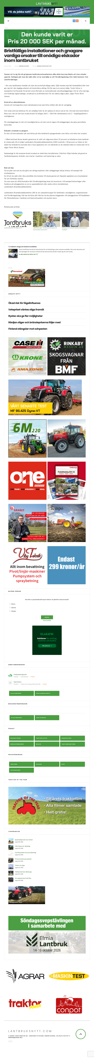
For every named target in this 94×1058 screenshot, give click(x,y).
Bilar (63, 764)
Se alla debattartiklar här (27, 254)
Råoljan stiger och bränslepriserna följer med (34, 322)
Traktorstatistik (41, 738)
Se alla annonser (15, 693)
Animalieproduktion (44, 66)
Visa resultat (47, 620)
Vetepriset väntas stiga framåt (26, 309)
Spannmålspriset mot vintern (24, 840)
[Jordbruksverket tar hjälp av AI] (17, 219)
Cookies (10, 1041)
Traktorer (13, 764)
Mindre (13, 611)
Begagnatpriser (15, 738)
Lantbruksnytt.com (30, 1031)
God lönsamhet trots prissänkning (25, 852)
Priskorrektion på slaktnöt (23, 859)
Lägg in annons (41, 717)
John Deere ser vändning (22, 846)
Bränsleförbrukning (17, 744)
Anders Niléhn (24, 66)
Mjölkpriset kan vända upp (23, 872)
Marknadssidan (66, 738)
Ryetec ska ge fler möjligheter (25, 316)
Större (13, 604)
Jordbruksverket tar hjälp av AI (13, 228)
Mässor (38, 744)
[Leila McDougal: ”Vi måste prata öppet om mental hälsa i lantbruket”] (46, 219)
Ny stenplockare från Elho (23, 878)
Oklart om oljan (20, 865)
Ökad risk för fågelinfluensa (24, 303)
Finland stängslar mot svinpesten (27, 328)
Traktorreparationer (68, 744)
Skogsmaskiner (15, 770)
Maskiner (39, 764)
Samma (13, 607)
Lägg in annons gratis (43, 693)
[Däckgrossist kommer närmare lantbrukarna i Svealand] (75, 219)
